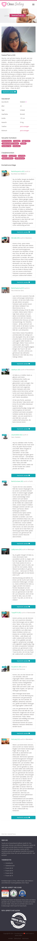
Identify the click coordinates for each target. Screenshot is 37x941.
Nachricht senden (8, 92)
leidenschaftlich (7, 158)
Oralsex (23, 143)
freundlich (12, 156)
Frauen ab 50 (9, 870)
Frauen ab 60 (9, 873)
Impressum (25, 938)
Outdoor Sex (6, 146)
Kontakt (10, 938)
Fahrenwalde (31, 613)
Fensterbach (30, 370)
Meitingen (31, 549)
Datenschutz (17, 938)
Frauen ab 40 (9, 868)
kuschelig (21, 156)
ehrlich (4, 156)
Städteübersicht (10, 865)
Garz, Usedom (15, 437)
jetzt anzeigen (24, 126)
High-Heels (26, 141)
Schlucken (16, 146)
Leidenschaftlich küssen (10, 143)
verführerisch (19, 158)
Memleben (29, 739)
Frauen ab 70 (9, 875)
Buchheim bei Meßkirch (18, 174)
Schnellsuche (9, 863)
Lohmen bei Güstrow (18, 669)
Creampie (17, 141)
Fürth (31, 481)
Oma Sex (4, 834)
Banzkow (29, 238)
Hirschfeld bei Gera (17, 290)
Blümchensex (6, 141)
